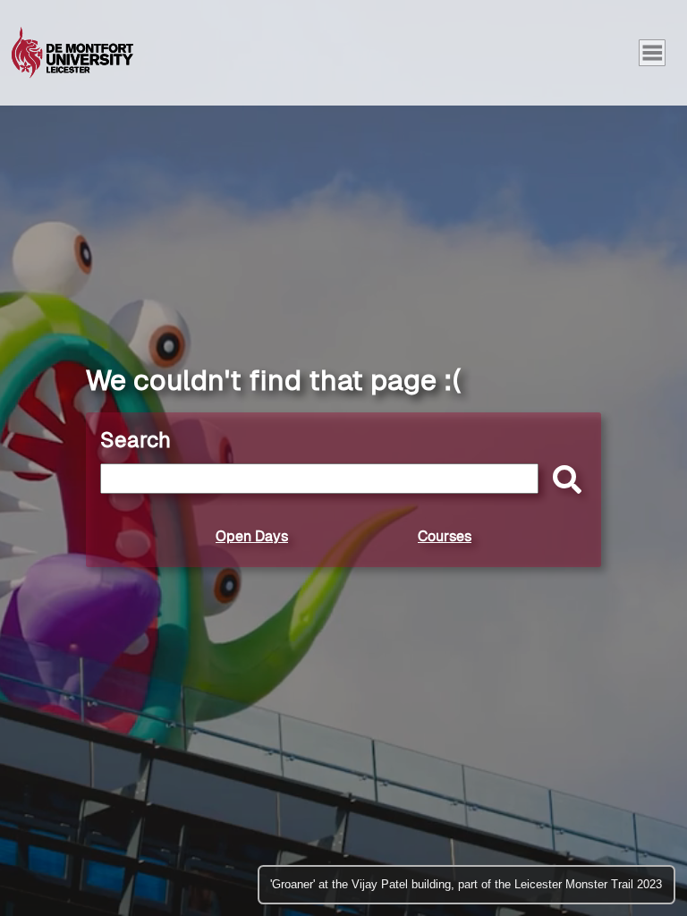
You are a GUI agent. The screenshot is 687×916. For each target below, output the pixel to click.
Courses (444, 536)
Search (135, 440)
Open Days (252, 536)
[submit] (563, 480)
